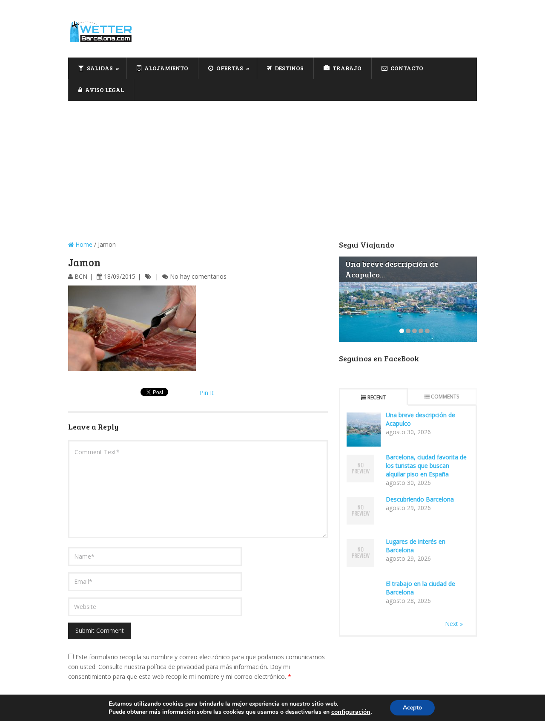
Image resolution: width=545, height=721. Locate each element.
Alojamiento (165, 68)
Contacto (406, 68)
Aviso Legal (104, 90)
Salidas (99, 68)
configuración (350, 711)
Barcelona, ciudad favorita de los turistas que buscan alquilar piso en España (426, 465)
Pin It (207, 393)
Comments (445, 396)
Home (83, 244)
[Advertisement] (272, 165)
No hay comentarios (198, 276)
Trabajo (346, 68)
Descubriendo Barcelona (420, 499)
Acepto (412, 708)
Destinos (288, 68)
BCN (81, 276)
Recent (376, 397)
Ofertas (229, 68)
